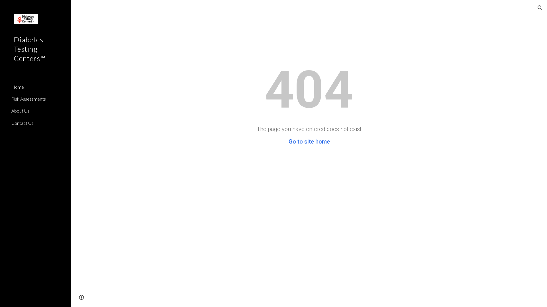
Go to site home (309, 141)
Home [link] (17, 87)
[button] (540, 8)
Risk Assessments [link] (28, 98)
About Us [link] (20, 110)
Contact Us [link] (22, 123)
